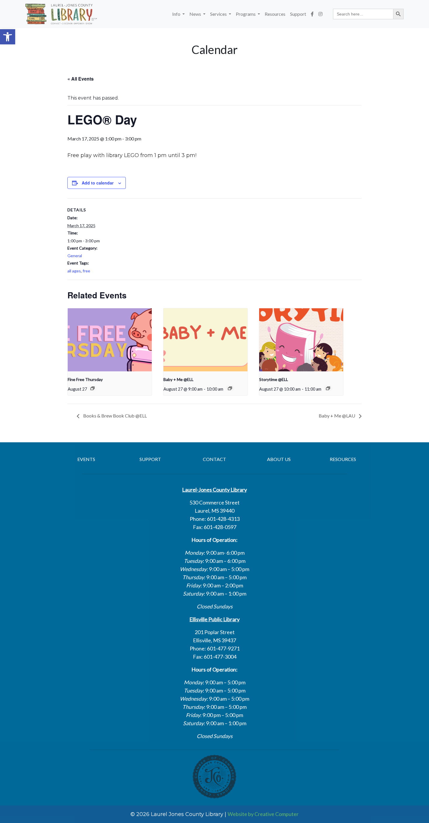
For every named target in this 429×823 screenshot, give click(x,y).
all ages (74, 270)
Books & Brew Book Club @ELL (114, 415)
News (195, 14)
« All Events (80, 78)
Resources (275, 14)
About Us (279, 459)
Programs (246, 14)
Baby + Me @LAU (337, 415)
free (86, 270)
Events (86, 459)
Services (219, 14)
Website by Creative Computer (263, 814)
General (74, 255)
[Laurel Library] (61, 14)
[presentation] (110, 339)
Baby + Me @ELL (178, 379)
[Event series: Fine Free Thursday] (92, 388)
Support (298, 14)
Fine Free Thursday (85, 379)
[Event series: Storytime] (328, 388)
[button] (7, 36)
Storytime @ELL (273, 379)
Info (176, 14)
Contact (214, 459)
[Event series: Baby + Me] (230, 388)
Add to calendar (98, 183)
